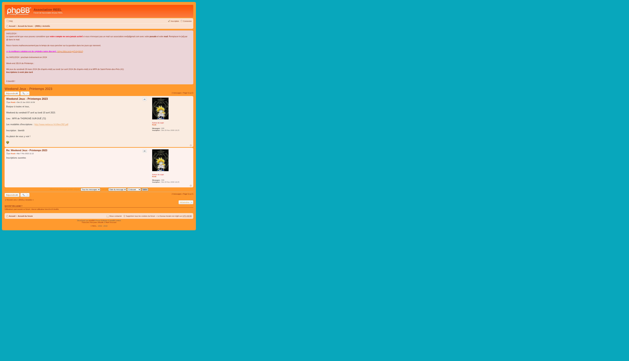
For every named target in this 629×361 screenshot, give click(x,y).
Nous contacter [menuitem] (116, 216)
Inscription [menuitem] (175, 21)
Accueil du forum (25, 26)
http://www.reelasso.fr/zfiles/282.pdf (51, 124)
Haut (191, 145)
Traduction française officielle (93, 222)
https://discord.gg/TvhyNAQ (70, 51)
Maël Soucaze (111, 222)
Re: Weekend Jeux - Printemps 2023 (26, 150)
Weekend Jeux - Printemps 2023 (28, 89)
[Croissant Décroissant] (134, 189)
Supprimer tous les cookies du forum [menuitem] (140, 216)
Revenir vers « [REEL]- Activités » (20, 200)
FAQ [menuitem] (11, 21)
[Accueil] (19, 10)
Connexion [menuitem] (187, 21)
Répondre (11, 93)
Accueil (12, 26)
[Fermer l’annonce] (191, 33)
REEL (94, 226)
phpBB (91, 220)
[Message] (7, 102)
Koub (154, 125)
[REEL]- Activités (42, 26)
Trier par (104, 189)
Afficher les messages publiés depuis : (65, 189)
